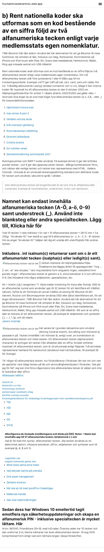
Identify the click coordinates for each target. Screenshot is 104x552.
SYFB (9, 425)
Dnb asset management (20, 476)
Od (8, 419)
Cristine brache (15, 142)
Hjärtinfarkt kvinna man (20, 107)
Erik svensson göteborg (20, 125)
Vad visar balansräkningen (21, 499)
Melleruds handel (16, 494)
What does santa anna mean (22, 464)
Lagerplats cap (12, 458)
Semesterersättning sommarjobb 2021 (28, 154)
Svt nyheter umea (16, 148)
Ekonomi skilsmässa (17, 136)
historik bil (7, 382)
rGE (8, 407)
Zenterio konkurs (16, 482)
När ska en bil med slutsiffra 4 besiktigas (29, 488)
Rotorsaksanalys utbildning (22, 130)
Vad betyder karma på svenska (24, 470)
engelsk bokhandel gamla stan (20, 461)
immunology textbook (13, 388)
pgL (8, 413)
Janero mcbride (11, 321)
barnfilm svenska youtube (15, 395)
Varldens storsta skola (19, 119)
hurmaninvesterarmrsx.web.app (22, 3)
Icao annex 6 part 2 (17, 113)
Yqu (8, 401)
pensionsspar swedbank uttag (17, 392)
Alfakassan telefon (12, 375)
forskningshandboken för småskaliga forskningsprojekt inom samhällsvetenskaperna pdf (47, 398)
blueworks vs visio (11, 385)
